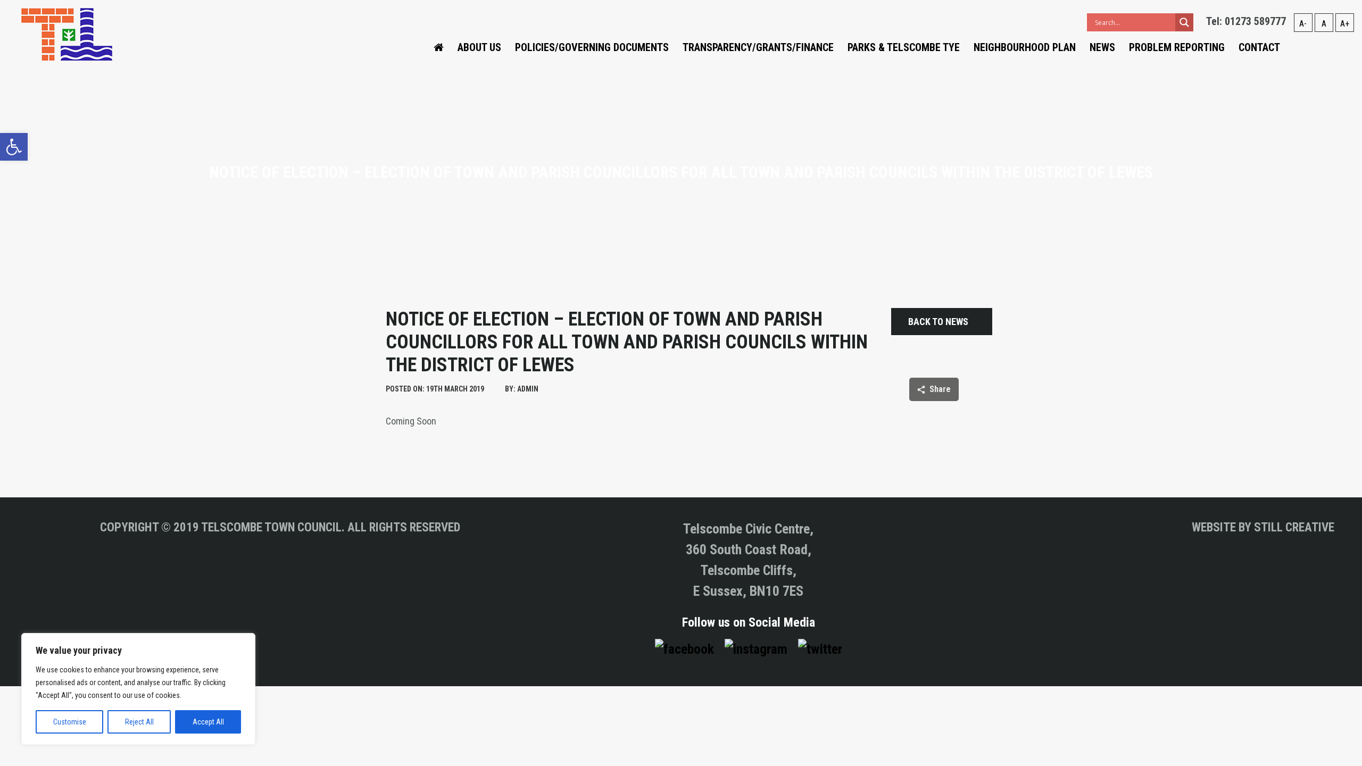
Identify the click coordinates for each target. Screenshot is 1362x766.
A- (1303, 24)
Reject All (139, 722)
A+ (1344, 24)
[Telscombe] (66, 34)
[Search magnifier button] (1184, 22)
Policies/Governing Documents (592, 47)
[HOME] (439, 47)
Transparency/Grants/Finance (758, 47)
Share (940, 389)
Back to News (938, 321)
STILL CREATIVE (1294, 527)
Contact (1259, 47)
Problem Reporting (1177, 47)
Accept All (208, 722)
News (1102, 47)
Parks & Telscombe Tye (904, 47)
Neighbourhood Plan (1025, 47)
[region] (138, 689)
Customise (69, 722)
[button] (14, 147)
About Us (479, 47)
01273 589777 (1255, 21)
